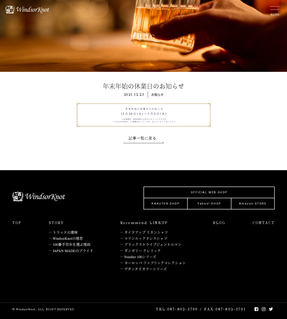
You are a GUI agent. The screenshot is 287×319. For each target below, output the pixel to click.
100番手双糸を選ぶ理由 (71, 244)
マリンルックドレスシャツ (145, 238)
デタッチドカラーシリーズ (145, 268)
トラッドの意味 (65, 232)
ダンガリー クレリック (142, 250)
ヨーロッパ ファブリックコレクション (155, 262)
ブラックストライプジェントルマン (152, 244)
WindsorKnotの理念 (68, 238)
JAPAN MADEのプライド (73, 250)
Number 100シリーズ (140, 256)
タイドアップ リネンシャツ (146, 232)
